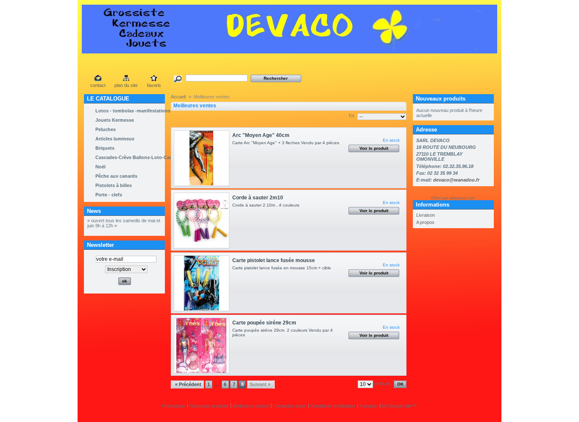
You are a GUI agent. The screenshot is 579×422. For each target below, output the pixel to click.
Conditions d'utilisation (332, 405)
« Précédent (188, 384)
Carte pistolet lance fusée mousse (273, 260)
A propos (425, 222)
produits (382, 383)
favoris (154, 85)
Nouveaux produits (440, 98)
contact (98, 85)
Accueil (178, 96)
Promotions (173, 405)
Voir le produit (373, 148)
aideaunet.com (462, 198)
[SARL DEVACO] (289, 50)
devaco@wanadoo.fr (456, 179)
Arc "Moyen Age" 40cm (261, 135)
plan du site (126, 85)
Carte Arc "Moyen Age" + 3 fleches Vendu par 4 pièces (287, 142)
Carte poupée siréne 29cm (264, 323)
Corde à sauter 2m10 (257, 198)
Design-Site (400, 405)
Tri (351, 115)
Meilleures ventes (251, 405)
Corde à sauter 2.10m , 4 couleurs (268, 205)
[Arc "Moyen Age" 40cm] (201, 158)
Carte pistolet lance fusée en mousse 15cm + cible (283, 267)
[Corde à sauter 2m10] (201, 221)
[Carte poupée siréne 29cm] (201, 346)
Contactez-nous (289, 405)
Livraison (425, 215)
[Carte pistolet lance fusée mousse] (201, 283)
